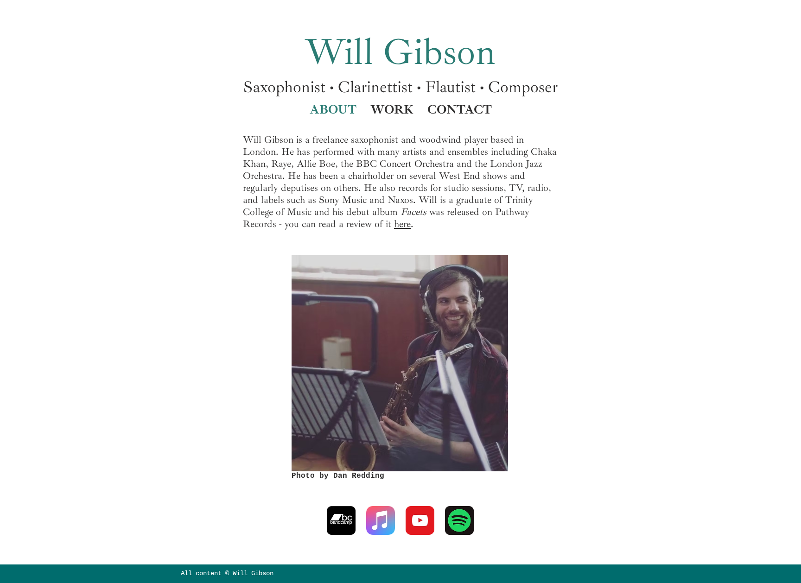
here (402, 224)
